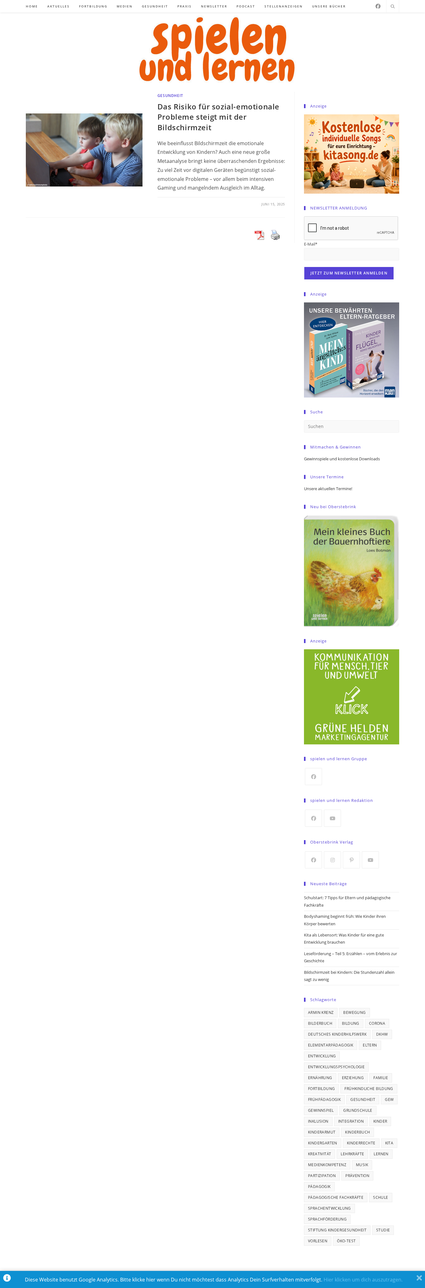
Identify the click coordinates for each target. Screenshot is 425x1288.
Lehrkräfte (352, 1154)
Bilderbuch (320, 1023)
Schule (380, 1197)
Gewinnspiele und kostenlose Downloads (342, 459)
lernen (381, 1154)
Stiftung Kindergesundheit (337, 1230)
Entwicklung (322, 1056)
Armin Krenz (321, 1012)
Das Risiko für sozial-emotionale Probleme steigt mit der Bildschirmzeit (218, 116)
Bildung (350, 1023)
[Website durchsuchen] (392, 6)
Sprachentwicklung (329, 1208)
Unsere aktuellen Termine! (328, 488)
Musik (362, 1164)
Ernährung (320, 1077)
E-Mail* (310, 244)
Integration (351, 1121)
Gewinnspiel (321, 1110)
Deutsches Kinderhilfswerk (337, 1034)
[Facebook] (378, 6)
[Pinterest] (351, 859)
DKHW (382, 1034)
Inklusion (318, 1121)
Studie (383, 1230)
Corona (377, 1023)
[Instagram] (332, 859)
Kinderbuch (357, 1132)
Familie (380, 1077)
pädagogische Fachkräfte (335, 1197)
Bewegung (354, 1012)
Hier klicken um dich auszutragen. (363, 1279)
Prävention (357, 1175)
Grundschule (357, 1110)
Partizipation (322, 1175)
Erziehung (353, 1077)
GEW (389, 1099)
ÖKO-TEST (346, 1241)
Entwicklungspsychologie (336, 1067)
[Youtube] (332, 818)
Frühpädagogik (324, 1099)
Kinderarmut (321, 1132)
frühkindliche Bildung (368, 1088)
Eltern (370, 1045)
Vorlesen (317, 1241)
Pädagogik (319, 1186)
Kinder (380, 1121)
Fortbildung (321, 1088)
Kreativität (319, 1154)
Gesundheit (170, 95)
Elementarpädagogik (330, 1045)
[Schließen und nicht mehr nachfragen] (419, 1279)
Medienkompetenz (327, 1164)
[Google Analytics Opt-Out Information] (7, 1279)
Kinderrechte (361, 1143)
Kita (389, 1143)
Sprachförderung (327, 1219)
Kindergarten (322, 1143)
